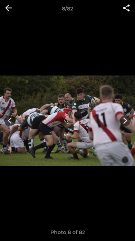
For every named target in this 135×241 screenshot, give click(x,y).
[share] (126, 9)
